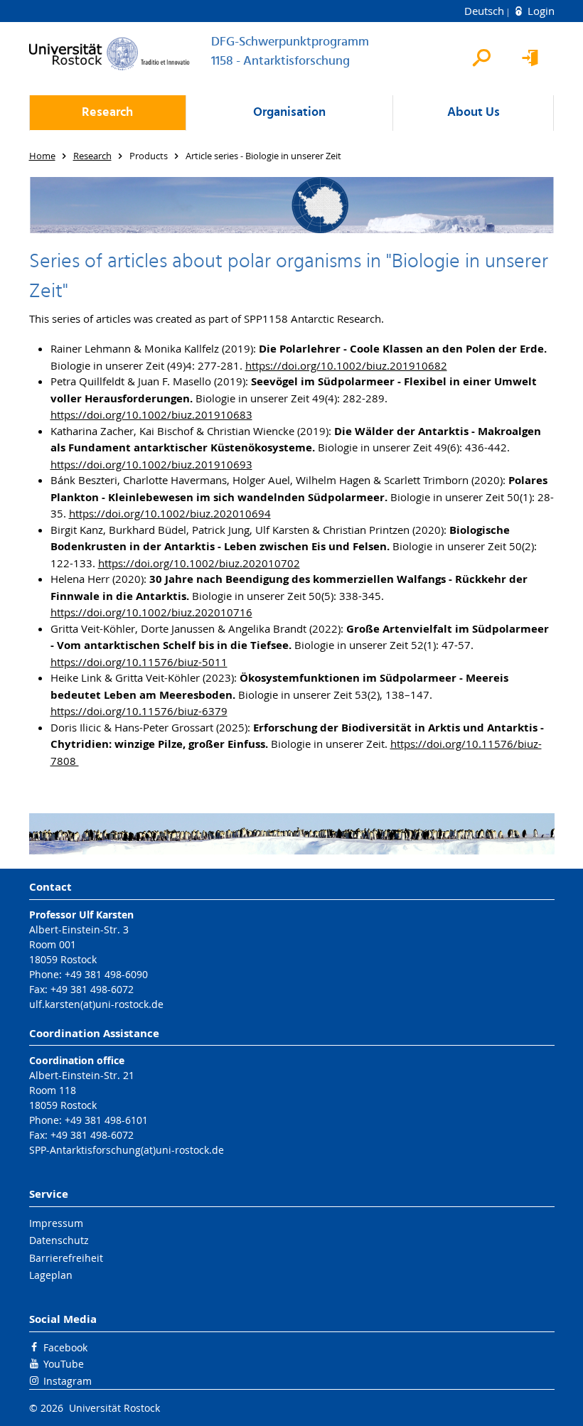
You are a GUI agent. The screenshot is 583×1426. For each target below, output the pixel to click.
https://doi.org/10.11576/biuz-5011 (139, 662)
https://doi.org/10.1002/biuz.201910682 (346, 365)
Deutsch (485, 11)
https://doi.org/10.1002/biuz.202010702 (199, 563)
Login (540, 11)
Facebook (65, 1347)
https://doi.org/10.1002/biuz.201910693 (151, 464)
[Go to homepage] (109, 53)
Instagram (67, 1381)
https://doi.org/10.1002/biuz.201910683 (151, 414)
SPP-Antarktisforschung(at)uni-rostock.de (126, 1150)
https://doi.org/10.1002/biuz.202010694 (170, 513)
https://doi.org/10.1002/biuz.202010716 (151, 612)
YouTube (63, 1364)
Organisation (289, 112)
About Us (473, 112)
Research (107, 112)
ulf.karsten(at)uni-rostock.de (96, 1004)
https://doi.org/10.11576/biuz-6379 (139, 711)
